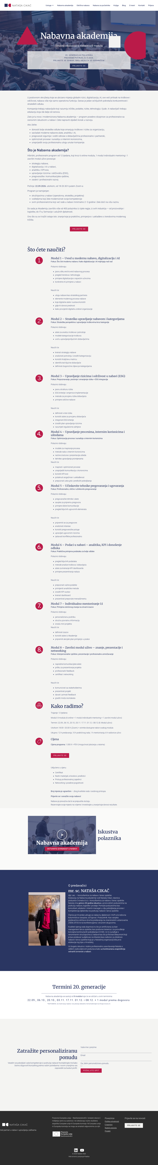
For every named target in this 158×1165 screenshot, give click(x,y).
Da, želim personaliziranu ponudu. (95, 1063)
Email (83, 1055)
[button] (62, 835)
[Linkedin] (76, 1150)
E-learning (108, 1125)
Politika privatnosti (112, 1121)
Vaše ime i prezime (88, 1047)
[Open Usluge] (53, 5)
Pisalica (86, 1156)
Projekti (107, 1131)
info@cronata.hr (104, 1004)
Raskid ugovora (111, 1128)
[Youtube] (82, 1150)
